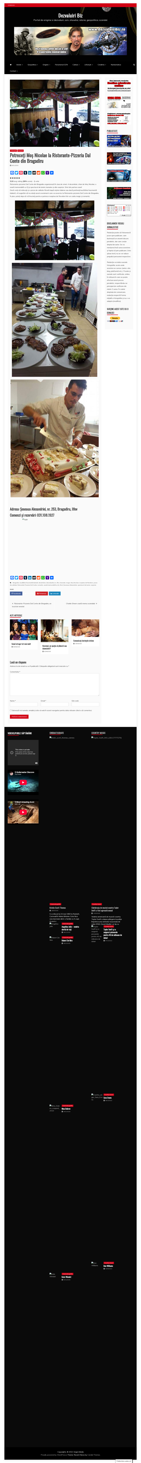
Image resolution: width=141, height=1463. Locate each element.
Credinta (101, 65)
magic (68, 583)
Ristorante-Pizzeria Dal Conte (27, 585)
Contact (13, 71)
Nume (13, 701)
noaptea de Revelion (86, 583)
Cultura (75, 65)
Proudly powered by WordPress (53, 1455)
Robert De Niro (67, 940)
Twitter (30, 593)
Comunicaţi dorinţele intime (83, 640)
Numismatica (116, 65)
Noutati (20, 150)
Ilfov (58, 583)
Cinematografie (57, 733)
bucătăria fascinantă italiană (29, 583)
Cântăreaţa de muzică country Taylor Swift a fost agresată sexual (105, 909)
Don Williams (108, 1265)
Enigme (46, 65)
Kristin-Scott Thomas (58, 907)
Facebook (17, 593)
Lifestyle (87, 65)
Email (43, 701)
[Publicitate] (119, 146)
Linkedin (55, 593)
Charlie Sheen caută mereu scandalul (80, 603)
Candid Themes (94, 1455)
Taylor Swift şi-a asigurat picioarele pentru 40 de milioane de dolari (113, 933)
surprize (93, 585)
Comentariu (15, 672)
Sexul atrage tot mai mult (21, 643)
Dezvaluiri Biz (70, 15)
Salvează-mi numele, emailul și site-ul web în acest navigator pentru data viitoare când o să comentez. (52, 710)
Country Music (98, 733)
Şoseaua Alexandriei (70, 585)
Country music (96, 904)
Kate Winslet (66, 1276)
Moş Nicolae (75, 583)
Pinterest (42, 593)
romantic (40, 585)
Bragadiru (16, 583)
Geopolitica (32, 65)
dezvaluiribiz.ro (51, 583)
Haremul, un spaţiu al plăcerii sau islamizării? (54, 647)
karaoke (62, 583)
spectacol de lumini (84, 585)
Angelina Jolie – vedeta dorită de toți (70, 928)
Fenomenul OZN (61, 65)
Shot (61, 585)
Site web (75, 701)
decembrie (42, 583)
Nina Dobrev (66, 1108)
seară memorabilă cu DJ (51, 585)
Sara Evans (107, 1097)
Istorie (18, 65)
